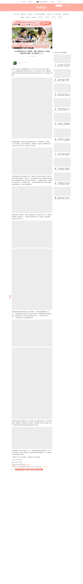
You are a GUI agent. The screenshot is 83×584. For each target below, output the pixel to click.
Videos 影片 (28, 17)
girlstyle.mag (29, 464)
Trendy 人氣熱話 (66, 14)
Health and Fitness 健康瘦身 (39, 14)
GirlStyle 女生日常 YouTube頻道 (22, 465)
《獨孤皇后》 (39, 469)
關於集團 (23, 1)
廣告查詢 (52, 1)
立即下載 (46, 466)
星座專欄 (22, 17)
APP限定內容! (23, 14)
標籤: (13, 469)
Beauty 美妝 (16, 14)
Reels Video (34, 17)
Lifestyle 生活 (49, 14)
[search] (64, 5)
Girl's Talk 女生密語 (57, 14)
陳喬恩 (32, 469)
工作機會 (59, 1)
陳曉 (27, 469)
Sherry (21, 62)
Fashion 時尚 (30, 14)
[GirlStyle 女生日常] (41, 8)
